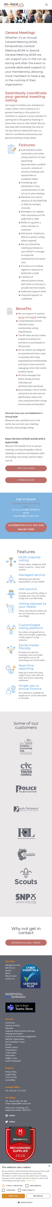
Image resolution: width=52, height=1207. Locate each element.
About (7, 973)
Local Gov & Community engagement (20, 1036)
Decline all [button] (38, 1196)
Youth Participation (13, 1061)
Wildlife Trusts (11, 1058)
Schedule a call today (26, 942)
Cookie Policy (10, 1074)
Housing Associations (14, 1033)
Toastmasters (11, 1050)
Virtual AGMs (26, 468)
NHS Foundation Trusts (15, 1042)
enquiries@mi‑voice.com (26, 516)
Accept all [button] (13, 1196)
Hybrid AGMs (26, 480)
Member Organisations (14, 1039)
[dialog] (26, 1185)
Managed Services (12, 965)
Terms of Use (11, 1077)
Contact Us (9, 978)
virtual (21, 317)
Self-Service (10, 968)
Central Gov (10, 1022)
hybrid (33, 317)
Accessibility (10, 1080)
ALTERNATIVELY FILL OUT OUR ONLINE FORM (26, 527)
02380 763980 (29, 509)
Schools (8, 1044)
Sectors (8, 970)
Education (9, 1028)
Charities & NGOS (12, 1025)
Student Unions (11, 1047)
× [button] (49, 1166)
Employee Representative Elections (20, 1031)
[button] (26, 1202)
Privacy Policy (11, 1071)
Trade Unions (10, 1052)
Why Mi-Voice (10, 976)
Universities (10, 1055)
